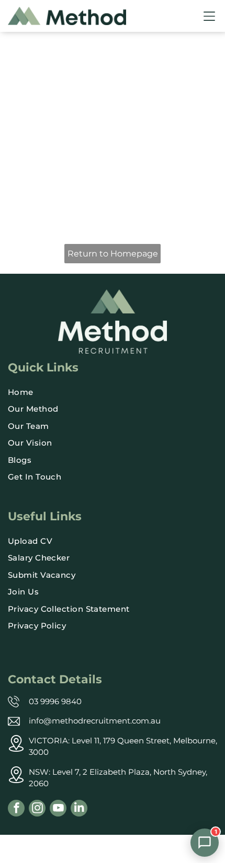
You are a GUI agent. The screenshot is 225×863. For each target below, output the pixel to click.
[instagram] (37, 809)
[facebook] (16, 809)
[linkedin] (79, 809)
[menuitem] (112, 392)
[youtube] (58, 809)
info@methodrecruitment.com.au (95, 721)
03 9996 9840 (55, 701)
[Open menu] (209, 16)
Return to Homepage (113, 254)
